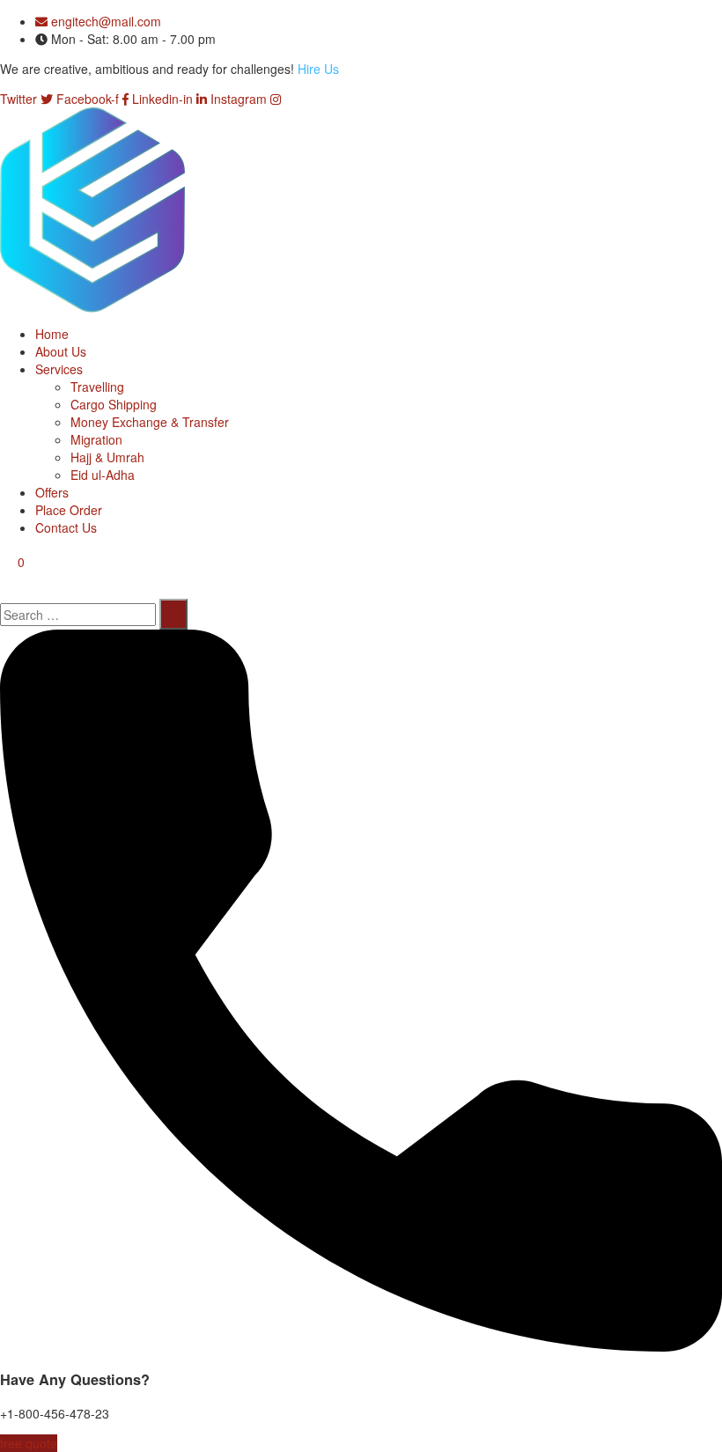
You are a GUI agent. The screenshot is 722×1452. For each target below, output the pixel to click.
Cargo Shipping (113, 404)
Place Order (68, 510)
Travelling (97, 386)
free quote (28, 1443)
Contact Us (66, 527)
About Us (60, 351)
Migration (96, 439)
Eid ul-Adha (102, 474)
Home (52, 334)
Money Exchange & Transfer (149, 422)
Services (59, 369)
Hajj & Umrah (107, 457)
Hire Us (318, 68)
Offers (52, 492)
